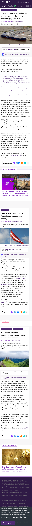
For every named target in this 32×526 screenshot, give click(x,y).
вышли (3, 302)
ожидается (20, 278)
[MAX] (14, 163)
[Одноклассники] (22, 163)
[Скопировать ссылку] (28, 163)
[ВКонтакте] (19, 163)
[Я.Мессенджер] (25, 163)
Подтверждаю (8, 523)
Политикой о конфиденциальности (14, 517)
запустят (23, 428)
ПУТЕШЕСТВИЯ (7, 329)
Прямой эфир (25, 2)
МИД (4, 9)
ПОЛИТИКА (12, 9)
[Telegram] (17, 163)
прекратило (15, 155)
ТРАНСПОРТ (18, 329)
